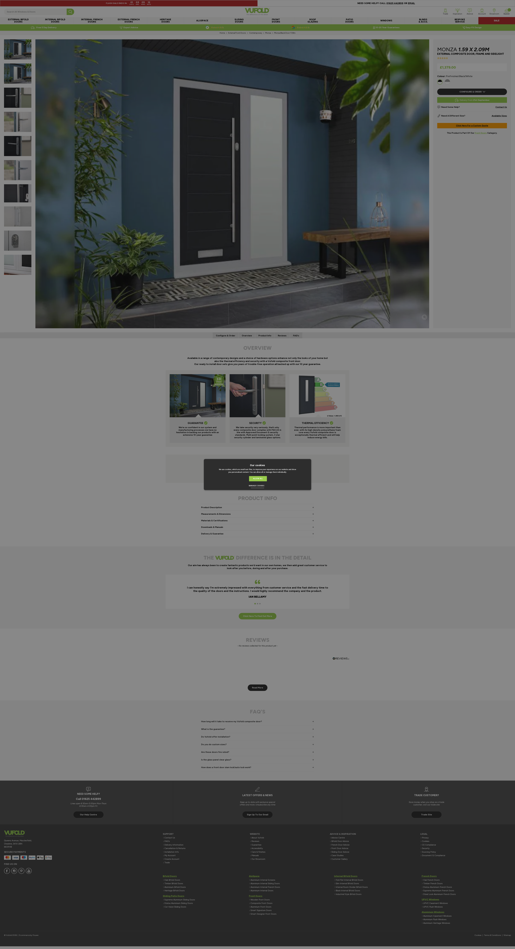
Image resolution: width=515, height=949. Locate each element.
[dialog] (257, 474)
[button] (257, 486)
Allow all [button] (258, 479)
